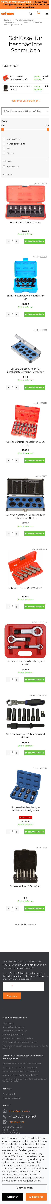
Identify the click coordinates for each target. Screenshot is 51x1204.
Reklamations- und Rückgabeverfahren (21, 1071)
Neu (10, 148)
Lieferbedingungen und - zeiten (18, 1038)
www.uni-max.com (12, 1098)
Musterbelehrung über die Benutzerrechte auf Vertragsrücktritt (25, 1080)
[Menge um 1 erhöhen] (17, 241)
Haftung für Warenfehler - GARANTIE (20, 1067)
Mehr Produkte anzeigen (24, 100)
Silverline (12, 167)
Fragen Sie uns (16, 1121)
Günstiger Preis (16, 144)
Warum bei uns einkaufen (15, 1030)
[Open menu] (47, 13)
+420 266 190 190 (22, 1116)
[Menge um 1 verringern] (8, 241)
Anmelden (12, 996)
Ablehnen (12, 1197)
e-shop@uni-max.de (19, 1111)
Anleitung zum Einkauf (13, 1034)
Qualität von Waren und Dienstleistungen (22, 1063)
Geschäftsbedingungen (14, 1027)
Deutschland (9, 1094)
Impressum (8, 1023)
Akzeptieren (36, 1197)
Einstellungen (24, 1187)
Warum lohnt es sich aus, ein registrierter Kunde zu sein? (25, 1047)
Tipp (10, 153)
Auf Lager (13, 139)
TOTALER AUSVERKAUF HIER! (16, 2)
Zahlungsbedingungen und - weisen (20, 1042)
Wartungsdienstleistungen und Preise (20, 1075)
